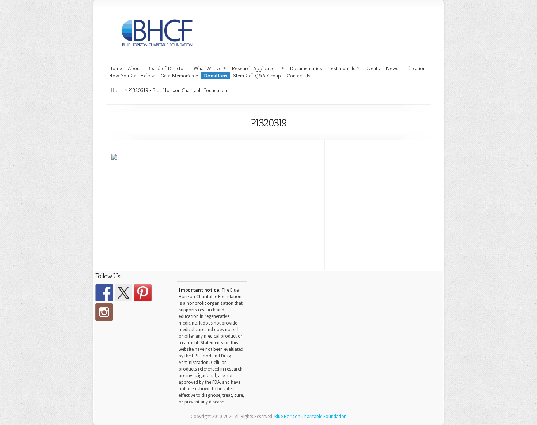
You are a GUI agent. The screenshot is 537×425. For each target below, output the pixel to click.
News (392, 68)
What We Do (210, 68)
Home (115, 68)
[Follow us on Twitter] (123, 292)
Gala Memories (179, 75)
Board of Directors (167, 68)
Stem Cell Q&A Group (257, 75)
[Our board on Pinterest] (143, 292)
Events (372, 68)
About (134, 68)
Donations (215, 75)
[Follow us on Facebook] (104, 292)
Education (415, 68)
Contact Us (299, 75)
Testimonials (343, 68)
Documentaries (306, 68)
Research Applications (258, 68)
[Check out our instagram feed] (104, 312)
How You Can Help (132, 75)
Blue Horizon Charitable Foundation (310, 416)
